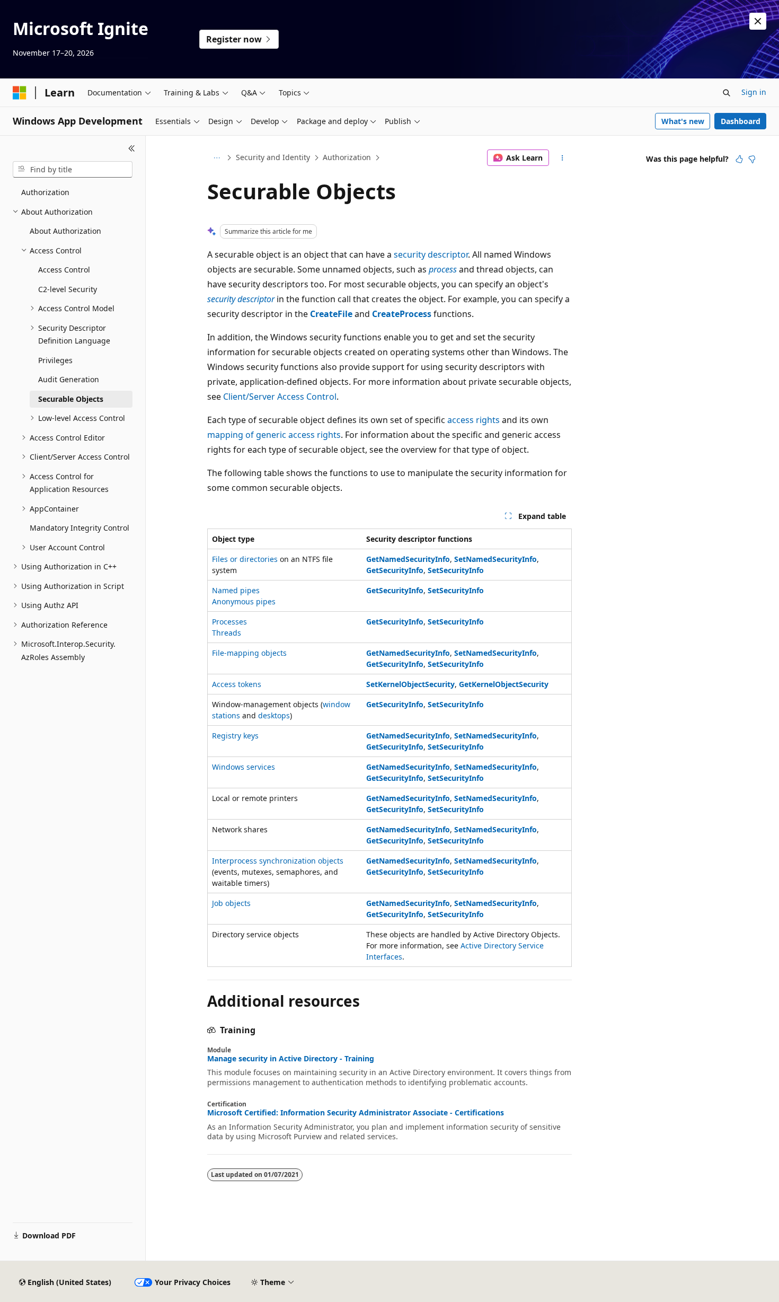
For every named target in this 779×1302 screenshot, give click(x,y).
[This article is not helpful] (752, 159)
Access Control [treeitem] (64, 270)
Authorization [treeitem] (45, 192)
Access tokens (236, 684)
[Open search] (726, 92)
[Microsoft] (19, 93)
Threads (226, 633)
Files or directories (245, 559)
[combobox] (72, 169)
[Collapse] (131, 148)
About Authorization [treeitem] (65, 231)
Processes (229, 622)
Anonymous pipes (244, 601)
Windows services (243, 767)
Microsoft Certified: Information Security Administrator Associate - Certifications (355, 1113)
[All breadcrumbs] (216, 157)
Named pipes (236, 590)
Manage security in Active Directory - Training (290, 1058)
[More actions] (562, 157)
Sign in (753, 92)
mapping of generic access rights (274, 435)
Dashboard (740, 121)
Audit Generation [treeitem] (68, 379)
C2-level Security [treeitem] (67, 289)
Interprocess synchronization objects (277, 861)
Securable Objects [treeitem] (70, 399)
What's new (682, 121)
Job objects (231, 903)
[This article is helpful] (739, 159)
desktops (274, 715)
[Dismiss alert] (757, 21)
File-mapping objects (249, 653)
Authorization (347, 157)
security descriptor (431, 254)
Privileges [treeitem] (55, 360)
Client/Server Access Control (280, 396)
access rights (473, 420)
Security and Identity (273, 157)
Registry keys (235, 736)
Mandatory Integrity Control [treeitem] (79, 528)
